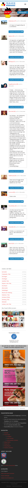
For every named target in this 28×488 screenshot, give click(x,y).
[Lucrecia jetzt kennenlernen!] (4, 193)
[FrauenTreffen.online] (8, 4)
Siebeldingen (14, 290)
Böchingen (14, 276)
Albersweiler (14, 288)
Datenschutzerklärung (17, 486)
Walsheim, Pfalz (14, 295)
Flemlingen (14, 278)
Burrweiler (14, 272)
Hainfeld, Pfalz (14, 281)
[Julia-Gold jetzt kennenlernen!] (4, 113)
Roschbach (14, 285)
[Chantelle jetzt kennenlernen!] (4, 228)
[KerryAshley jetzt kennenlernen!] (4, 207)
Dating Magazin (7, 445)
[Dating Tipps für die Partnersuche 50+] (14, 336)
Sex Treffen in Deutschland (9, 465)
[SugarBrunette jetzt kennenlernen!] (4, 85)
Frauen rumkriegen (5, 475)
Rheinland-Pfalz (15, 408)
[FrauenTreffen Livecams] (13, 319)
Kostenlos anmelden (8, 447)
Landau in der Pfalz (14, 304)
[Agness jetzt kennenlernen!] (4, 37)
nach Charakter (10, 438)
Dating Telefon (7, 442)
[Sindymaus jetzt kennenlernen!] (4, 22)
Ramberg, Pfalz (14, 299)
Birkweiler (14, 302)
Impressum (8, 486)
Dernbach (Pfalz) (14, 297)
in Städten (9, 436)
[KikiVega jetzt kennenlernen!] (4, 63)
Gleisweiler (23, 21)
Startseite (3, 408)
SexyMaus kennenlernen (16, 31)
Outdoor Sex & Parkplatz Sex (7, 478)
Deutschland (9, 408)
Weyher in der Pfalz (14, 283)
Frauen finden (7, 434)
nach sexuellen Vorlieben (12, 440)
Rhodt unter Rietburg (14, 292)
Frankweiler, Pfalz (14, 274)
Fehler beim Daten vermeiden (7, 473)
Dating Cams (6, 444)
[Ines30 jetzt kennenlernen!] (4, 245)
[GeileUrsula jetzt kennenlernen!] (4, 177)
